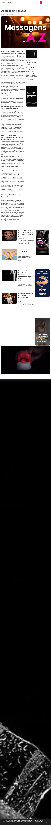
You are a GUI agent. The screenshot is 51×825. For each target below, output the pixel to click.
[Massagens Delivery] (20, 2)
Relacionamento (21, 238)
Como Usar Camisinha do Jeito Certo (25, 251)
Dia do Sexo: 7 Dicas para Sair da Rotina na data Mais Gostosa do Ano (25, 233)
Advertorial (20, 280)
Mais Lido (28, 60)
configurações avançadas (34, 821)
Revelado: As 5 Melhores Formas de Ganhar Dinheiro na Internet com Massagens (31, 67)
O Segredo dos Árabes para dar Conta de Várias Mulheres (25, 295)
